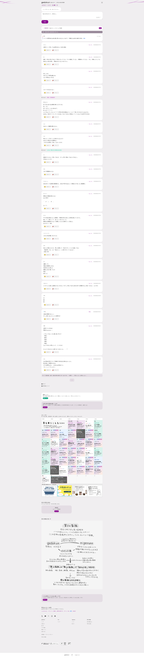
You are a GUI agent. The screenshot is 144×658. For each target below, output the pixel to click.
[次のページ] (72, 380)
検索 (100, 28)
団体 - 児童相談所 (51, 97)
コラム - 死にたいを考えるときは (54, 150)
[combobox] (98, 17)
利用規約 (42, 634)
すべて (46, 28)
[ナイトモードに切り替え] (57, 5)
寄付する (45, 599)
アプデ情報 (43, 627)
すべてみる (99, 36)
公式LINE (45, 407)
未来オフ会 (43, 631)
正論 (53, 5)
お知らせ (42, 623)
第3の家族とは (89, 621)
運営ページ (45, 398)
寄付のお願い (89, 623)
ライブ (59, 621)
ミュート (49, 5)
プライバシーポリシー (49, 634)
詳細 (84, 38)
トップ (42, 621)
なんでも (43, 5)
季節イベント (43, 629)
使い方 (43, 375)
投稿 (45, 21)
